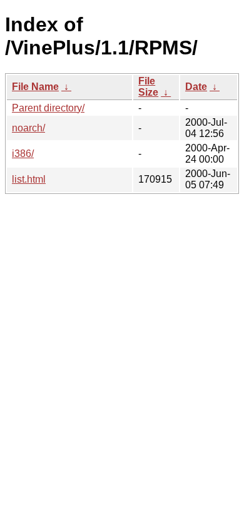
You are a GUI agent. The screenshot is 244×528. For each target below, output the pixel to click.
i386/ (23, 153)
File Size (148, 87)
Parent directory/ (48, 108)
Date (196, 86)
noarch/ (28, 128)
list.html (29, 179)
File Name (35, 86)
